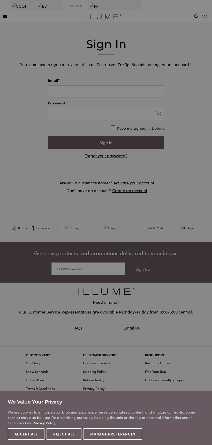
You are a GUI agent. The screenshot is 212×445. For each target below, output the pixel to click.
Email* (54, 80)
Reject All (64, 433)
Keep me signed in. (140, 128)
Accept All (26, 433)
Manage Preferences (113, 433)
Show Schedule (37, 371)
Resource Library (158, 362)
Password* (57, 102)
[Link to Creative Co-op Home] (106, 291)
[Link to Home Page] (100, 16)
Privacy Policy (94, 388)
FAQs (77, 328)
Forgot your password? (106, 155)
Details (158, 128)
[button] (5, 16)
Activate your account (133, 182)
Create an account (129, 190)
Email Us (132, 328)
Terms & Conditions (40, 388)
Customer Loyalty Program (165, 379)
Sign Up (142, 269)
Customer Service (96, 362)
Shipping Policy (94, 371)
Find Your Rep (155, 371)
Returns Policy (93, 379)
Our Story (33, 362)
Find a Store (35, 379)
